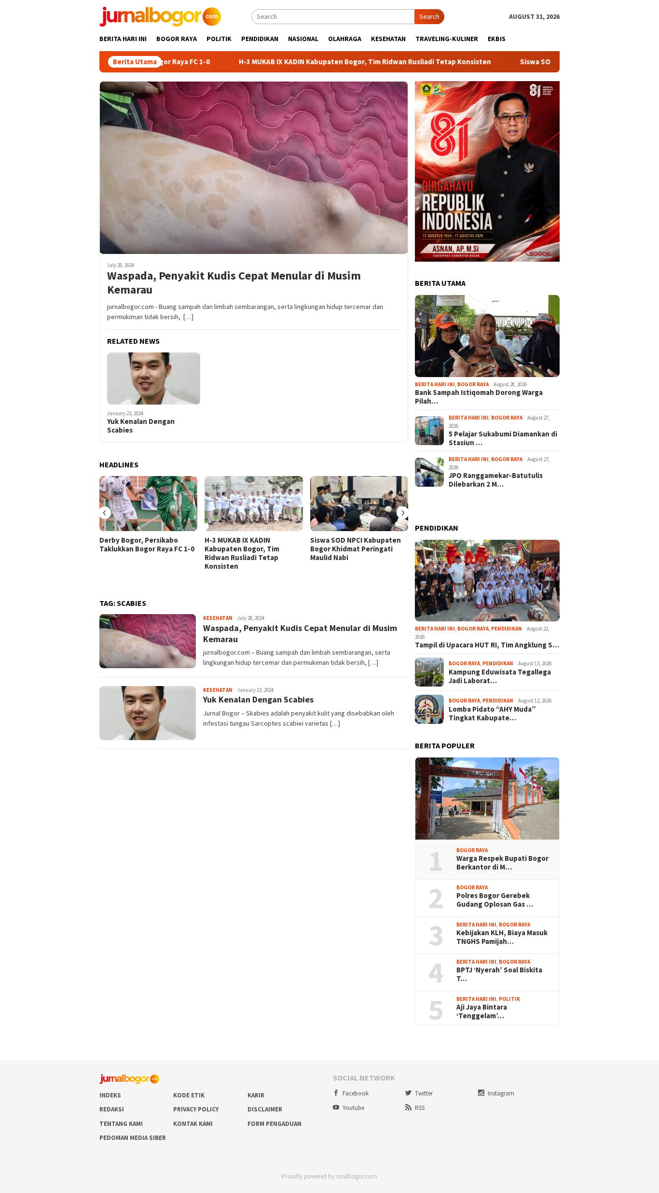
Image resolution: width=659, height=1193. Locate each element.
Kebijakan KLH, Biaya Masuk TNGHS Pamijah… (502, 937)
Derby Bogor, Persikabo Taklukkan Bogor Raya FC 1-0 (146, 544)
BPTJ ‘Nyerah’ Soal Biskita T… (499, 974)
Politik (509, 999)
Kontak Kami (193, 1124)
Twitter (424, 1093)
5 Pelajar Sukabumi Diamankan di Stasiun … (503, 438)
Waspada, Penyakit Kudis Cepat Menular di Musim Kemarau (234, 283)
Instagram (501, 1093)
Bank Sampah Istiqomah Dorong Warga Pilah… (479, 397)
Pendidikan (506, 628)
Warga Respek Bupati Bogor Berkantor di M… (502, 862)
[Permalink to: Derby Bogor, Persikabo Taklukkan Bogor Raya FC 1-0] (148, 503)
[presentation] (104, 512)
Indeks (110, 1095)
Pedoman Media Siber (132, 1138)
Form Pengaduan (274, 1124)
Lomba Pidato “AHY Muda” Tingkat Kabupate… (492, 713)
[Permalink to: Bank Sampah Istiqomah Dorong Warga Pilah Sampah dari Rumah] (487, 336)
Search (429, 16)
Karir (255, 1095)
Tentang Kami (121, 1124)
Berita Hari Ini (435, 384)
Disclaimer (264, 1109)
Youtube (353, 1108)
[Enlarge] (547, 93)
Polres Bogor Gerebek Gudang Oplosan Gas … (494, 900)
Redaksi (111, 1109)
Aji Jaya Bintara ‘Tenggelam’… (481, 1011)
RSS (420, 1108)
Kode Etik (189, 1095)
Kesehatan (218, 618)
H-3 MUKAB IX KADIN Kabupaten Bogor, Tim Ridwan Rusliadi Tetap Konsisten (318, 61)
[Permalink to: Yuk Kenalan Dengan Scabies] (153, 378)
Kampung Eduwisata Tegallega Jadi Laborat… (500, 676)
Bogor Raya (473, 384)
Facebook (356, 1093)
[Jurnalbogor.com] (160, 16)
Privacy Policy (196, 1109)
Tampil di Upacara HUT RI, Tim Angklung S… (487, 645)
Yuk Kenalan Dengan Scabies (141, 426)
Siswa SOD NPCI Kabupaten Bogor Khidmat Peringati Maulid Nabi (355, 549)
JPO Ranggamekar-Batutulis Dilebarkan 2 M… (496, 480)
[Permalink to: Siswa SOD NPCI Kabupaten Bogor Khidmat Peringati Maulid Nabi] (359, 503)
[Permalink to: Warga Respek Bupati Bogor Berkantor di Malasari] (487, 799)
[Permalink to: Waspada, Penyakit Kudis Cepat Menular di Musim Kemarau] (253, 167)
